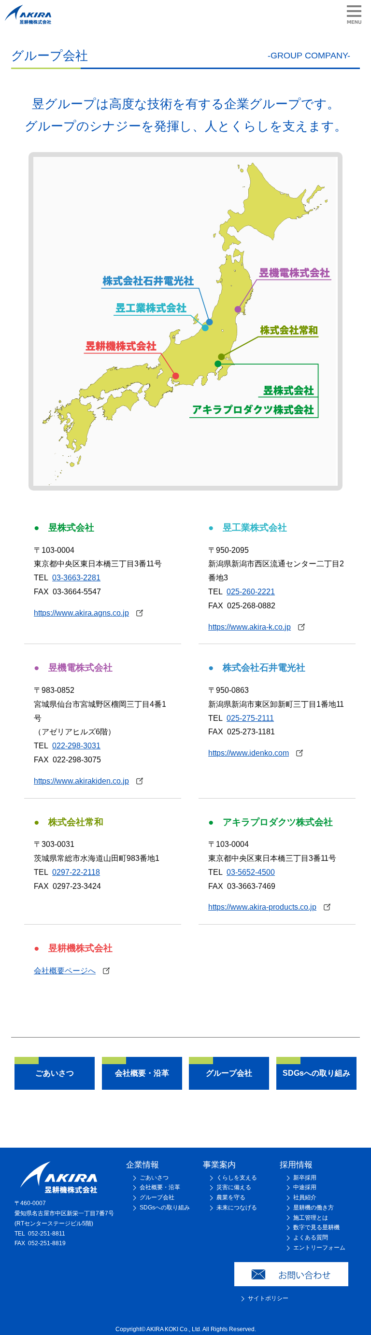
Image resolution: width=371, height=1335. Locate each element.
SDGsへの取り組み (165, 1207)
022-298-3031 (76, 746)
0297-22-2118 (76, 872)
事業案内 (219, 1164)
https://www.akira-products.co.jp (262, 907)
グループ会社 (157, 1197)
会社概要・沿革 (160, 1187)
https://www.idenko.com (248, 753)
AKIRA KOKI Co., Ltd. (173, 1329)
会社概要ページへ (65, 971)
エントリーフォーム (319, 1248)
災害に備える (233, 1187)
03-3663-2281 (76, 578)
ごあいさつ (154, 1177)
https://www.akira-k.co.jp (249, 627)
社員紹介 (304, 1197)
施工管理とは (310, 1218)
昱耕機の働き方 (313, 1207)
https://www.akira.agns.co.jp (81, 613)
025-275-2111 (250, 718)
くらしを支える (236, 1177)
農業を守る (230, 1197)
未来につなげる (236, 1207)
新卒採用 (304, 1177)
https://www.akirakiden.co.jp (81, 781)
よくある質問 (310, 1237)
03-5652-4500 (251, 872)
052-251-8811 (46, 1234)
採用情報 (296, 1164)
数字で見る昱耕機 (316, 1227)
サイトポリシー (268, 1298)
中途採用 (304, 1187)
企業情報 (142, 1164)
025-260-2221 (251, 592)
